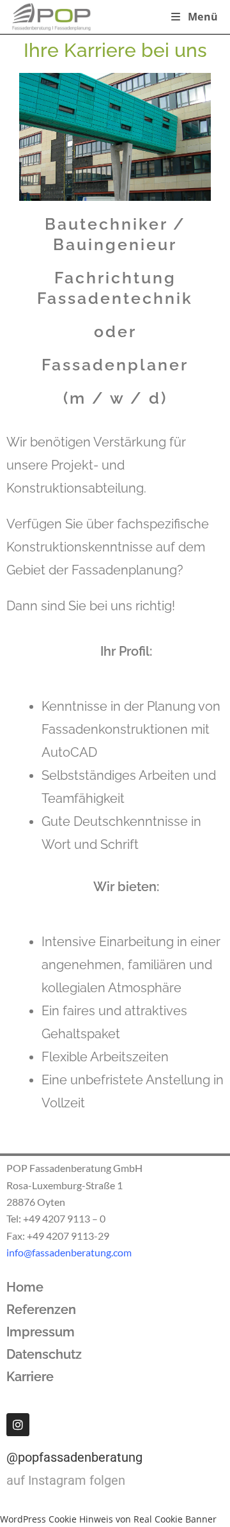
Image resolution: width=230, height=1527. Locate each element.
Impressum (40, 1332)
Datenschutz (44, 1354)
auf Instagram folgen (65, 1480)
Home (24, 1287)
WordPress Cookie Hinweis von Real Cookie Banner (108, 1519)
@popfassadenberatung (74, 1457)
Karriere (30, 1376)
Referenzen (41, 1309)
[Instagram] (17, 1424)
